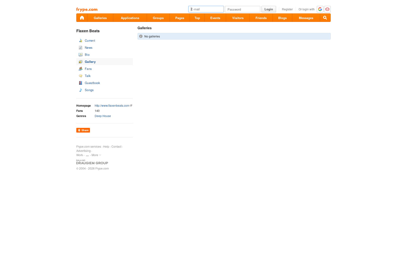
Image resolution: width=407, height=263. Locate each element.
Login (269, 9)
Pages (179, 18)
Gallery (90, 61)
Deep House (103, 116)
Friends (261, 18)
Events (215, 18)
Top (197, 18)
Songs (89, 90)
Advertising (83, 151)
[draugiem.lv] (81, 17)
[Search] (325, 17)
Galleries (100, 18)
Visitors (238, 18)
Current (90, 40)
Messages (306, 18)
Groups (158, 18)
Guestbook (92, 83)
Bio (87, 54)
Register (287, 9)
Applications (130, 18)
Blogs (282, 18)
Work (79, 155)
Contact (116, 146)
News (89, 47)
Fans (88, 68)
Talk (88, 75)
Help (106, 146)
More (95, 155)
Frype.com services (88, 146)
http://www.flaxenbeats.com (112, 105)
